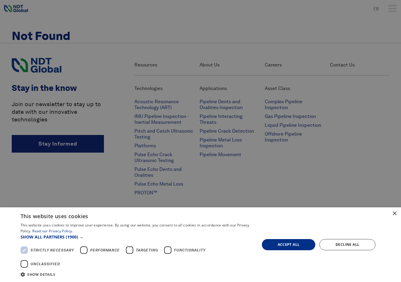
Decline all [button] (347, 244)
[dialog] (200, 244)
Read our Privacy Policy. (52, 230)
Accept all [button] (289, 244)
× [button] (394, 213)
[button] (137, 237)
